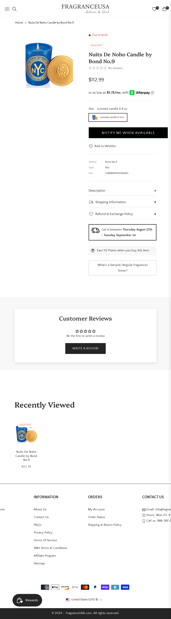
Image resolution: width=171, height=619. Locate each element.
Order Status (96, 517)
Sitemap (39, 563)
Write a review (85, 348)
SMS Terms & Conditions (50, 548)
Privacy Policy (43, 532)
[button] (98, 68)
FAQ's (37, 525)
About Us (40, 509)
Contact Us (41, 517)
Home (19, 22)
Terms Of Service (45, 540)
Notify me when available (128, 133)
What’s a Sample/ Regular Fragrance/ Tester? (122, 267)
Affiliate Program (45, 555)
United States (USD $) (84, 599)
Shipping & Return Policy (105, 525)
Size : (108, 109)
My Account (96, 509)
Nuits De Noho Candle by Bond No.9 (26, 456)
